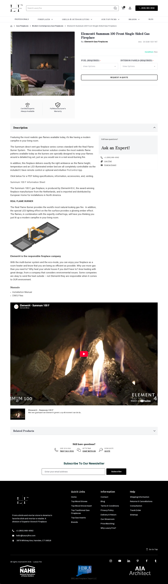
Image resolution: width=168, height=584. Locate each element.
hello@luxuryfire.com (25, 536)
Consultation (136, 506)
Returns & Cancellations (141, 501)
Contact (104, 497)
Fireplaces (44, 19)
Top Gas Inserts (78, 518)
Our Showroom (108, 519)
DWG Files (17, 295)
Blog (151, 19)
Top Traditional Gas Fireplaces (80, 511)
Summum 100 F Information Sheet (27, 182)
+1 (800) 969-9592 (111, 157)
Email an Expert (110, 165)
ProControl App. (75, 170)
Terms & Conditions (110, 506)
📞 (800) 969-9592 (147, 8)
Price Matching (107, 524)
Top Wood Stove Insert (81, 506)
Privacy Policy (107, 510)
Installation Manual (22, 292)
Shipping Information (139, 497)
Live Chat (108, 161)
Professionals (22, 19)
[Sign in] (130, 8)
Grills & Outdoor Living (76, 19)
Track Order (135, 510)
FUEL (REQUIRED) (90, 60)
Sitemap (134, 515)
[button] (84, 128)
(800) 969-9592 (67, 451)
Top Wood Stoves (79, 501)
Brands (133, 19)
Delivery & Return (108, 515)
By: (94, 42)
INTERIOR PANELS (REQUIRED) (136, 60)
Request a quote (119, 77)
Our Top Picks (109, 19)
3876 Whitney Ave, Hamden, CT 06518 (33, 540)
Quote (107, 451)
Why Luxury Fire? (108, 528)
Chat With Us (89, 451)
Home (73, 497)
